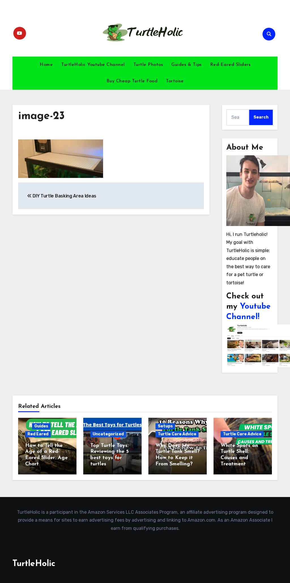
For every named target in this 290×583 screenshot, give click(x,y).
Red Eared (37, 434)
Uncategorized (108, 434)
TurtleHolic (33, 564)
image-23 (41, 116)
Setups (165, 426)
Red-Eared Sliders (230, 65)
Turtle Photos (148, 65)
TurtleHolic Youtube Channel (93, 65)
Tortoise (175, 81)
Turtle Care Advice (177, 434)
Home (46, 65)
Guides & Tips (186, 65)
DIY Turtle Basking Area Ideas (64, 196)
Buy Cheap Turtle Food (132, 81)
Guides (41, 426)
